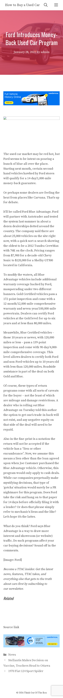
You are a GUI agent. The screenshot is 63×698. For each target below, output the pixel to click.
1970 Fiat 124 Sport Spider (25, 671)
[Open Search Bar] (45, 5)
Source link (11, 627)
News (12, 655)
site (45, 236)
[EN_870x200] (31, 646)
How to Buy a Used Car (22, 5)
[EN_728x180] (31, 104)
